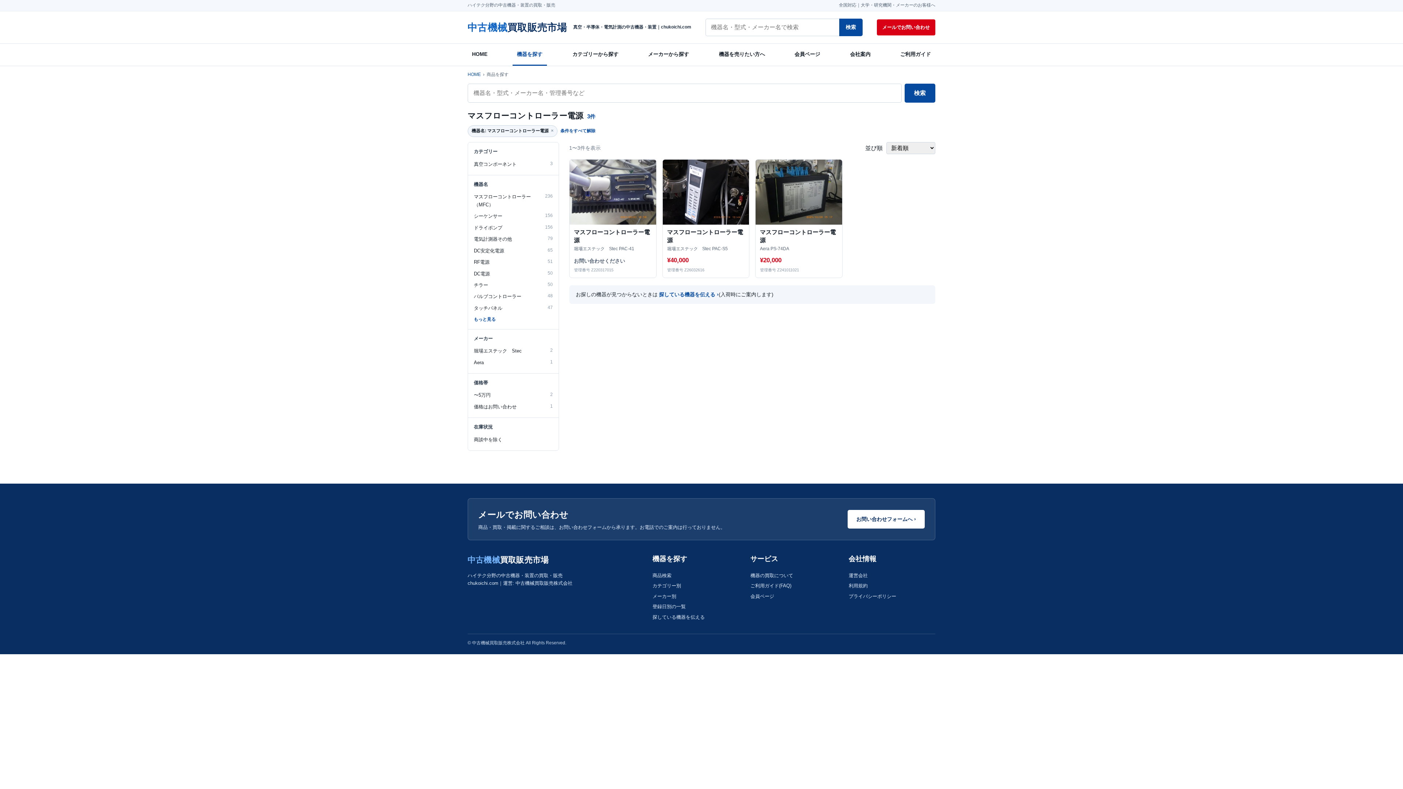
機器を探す (530, 54)
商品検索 (662, 575)
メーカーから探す (668, 54)
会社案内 (860, 54)
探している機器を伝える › (689, 294)
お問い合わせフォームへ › (886, 519)
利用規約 (858, 585)
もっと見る (485, 319)
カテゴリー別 (667, 585)
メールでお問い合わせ (906, 27)
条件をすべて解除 (578, 130)
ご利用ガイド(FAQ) (770, 585)
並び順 (874, 148)
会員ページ (807, 54)
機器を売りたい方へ (742, 54)
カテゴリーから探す (596, 54)
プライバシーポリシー (872, 596)
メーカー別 (664, 596)
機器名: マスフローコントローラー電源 (513, 130)
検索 (851, 27)
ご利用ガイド (915, 54)
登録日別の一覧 (669, 606)
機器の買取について (771, 575)
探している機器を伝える (679, 617)
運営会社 (858, 575)
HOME (479, 54)
